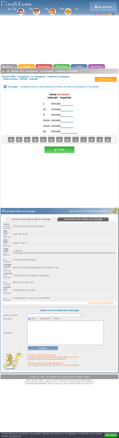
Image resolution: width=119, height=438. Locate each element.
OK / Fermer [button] (111, 435)
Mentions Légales (83, 377)
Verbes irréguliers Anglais (73, 383)
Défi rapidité (107, 79)
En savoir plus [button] (15, 436)
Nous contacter (69, 377)
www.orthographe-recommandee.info (82, 382)
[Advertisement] (59, 39)
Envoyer (43, 348)
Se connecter (103, 6)
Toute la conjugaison (54, 383)
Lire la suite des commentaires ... (101, 303)
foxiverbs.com (88, 383)
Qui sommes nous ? (54, 377)
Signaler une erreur (77, 211)
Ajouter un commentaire (97, 211)
